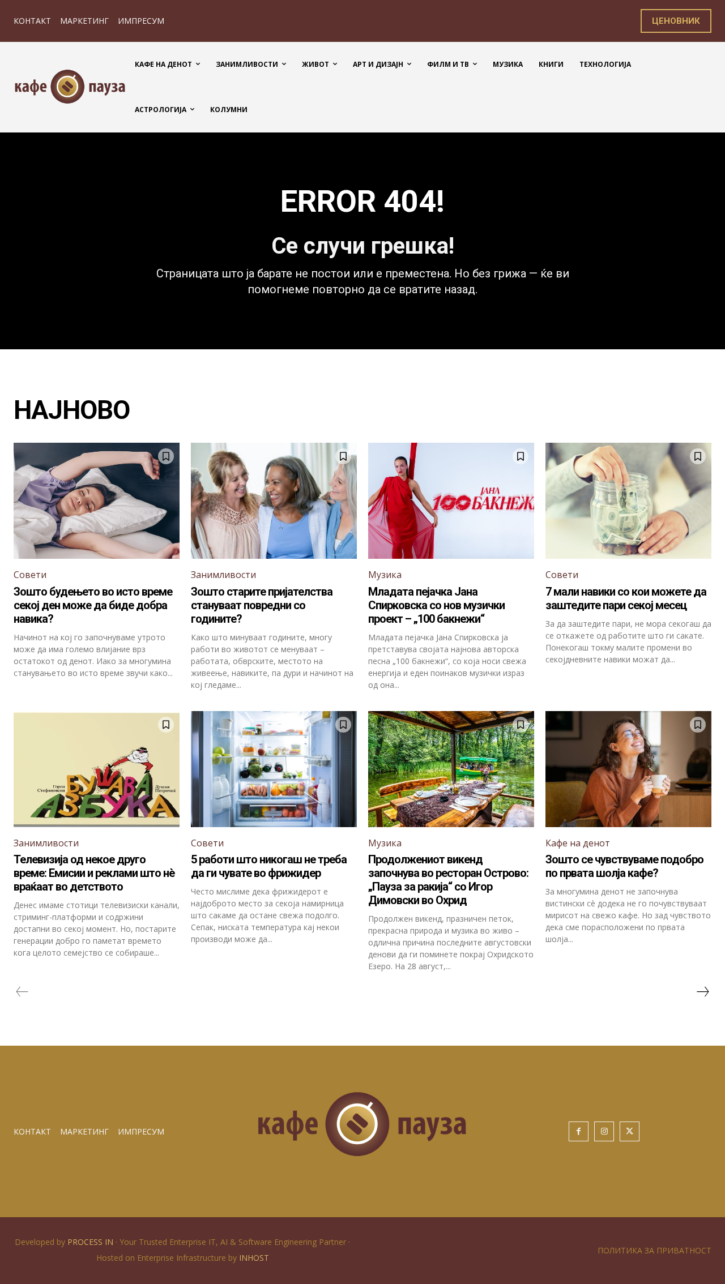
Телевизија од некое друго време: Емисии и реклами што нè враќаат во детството (94, 873)
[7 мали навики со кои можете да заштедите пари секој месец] (628, 501)
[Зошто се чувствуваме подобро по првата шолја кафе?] (628, 769)
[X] (629, 1131)
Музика (385, 574)
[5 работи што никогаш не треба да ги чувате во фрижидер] (274, 769)
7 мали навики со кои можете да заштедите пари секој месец (625, 598)
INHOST (254, 1257)
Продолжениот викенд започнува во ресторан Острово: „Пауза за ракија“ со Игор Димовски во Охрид (448, 880)
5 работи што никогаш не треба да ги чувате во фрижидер (269, 866)
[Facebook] (578, 1131)
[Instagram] (604, 1131)
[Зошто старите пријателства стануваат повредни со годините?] (274, 501)
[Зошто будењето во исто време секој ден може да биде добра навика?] (97, 501)
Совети (30, 574)
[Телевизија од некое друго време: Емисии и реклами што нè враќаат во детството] (97, 769)
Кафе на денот (577, 843)
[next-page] (702, 991)
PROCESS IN (91, 1241)
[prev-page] (22, 991)
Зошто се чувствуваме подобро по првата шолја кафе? (624, 866)
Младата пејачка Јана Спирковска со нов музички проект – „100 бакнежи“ (436, 605)
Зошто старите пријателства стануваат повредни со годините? (261, 605)
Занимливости (223, 574)
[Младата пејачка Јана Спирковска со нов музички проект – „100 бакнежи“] (451, 501)
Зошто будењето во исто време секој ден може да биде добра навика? (93, 605)
